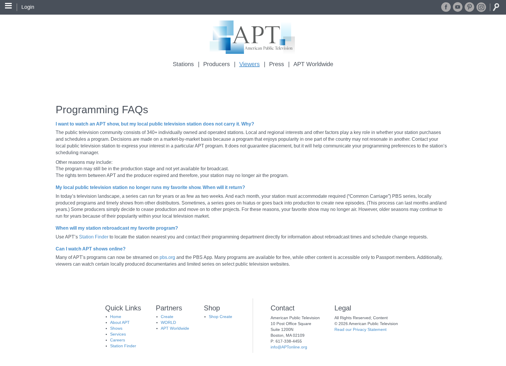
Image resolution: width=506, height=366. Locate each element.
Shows (116, 328)
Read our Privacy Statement (360, 329)
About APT (120, 322)
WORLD (168, 322)
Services (118, 334)
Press (276, 64)
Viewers (249, 64)
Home (115, 316)
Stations (183, 64)
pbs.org (167, 257)
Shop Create (220, 316)
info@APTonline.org (289, 347)
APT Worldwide (313, 64)
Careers (117, 340)
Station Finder (93, 236)
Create (167, 316)
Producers (216, 64)
